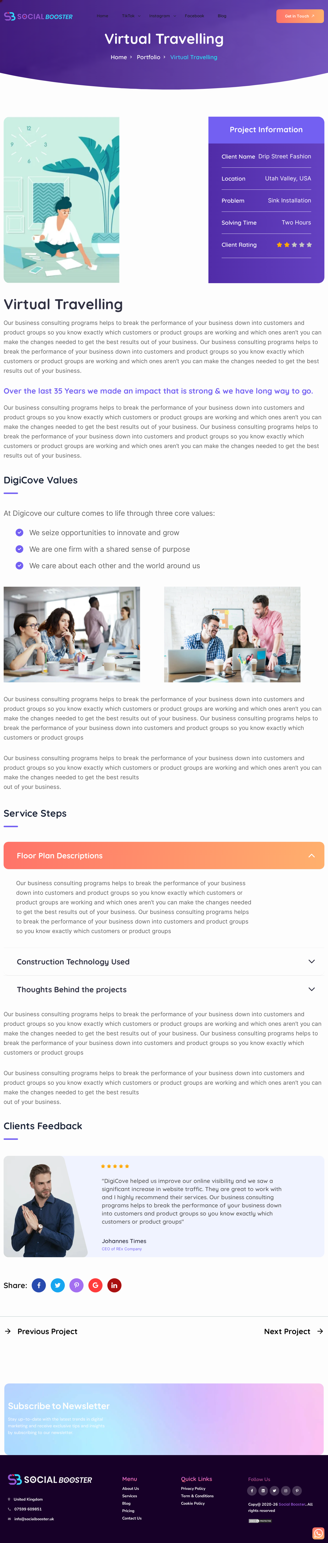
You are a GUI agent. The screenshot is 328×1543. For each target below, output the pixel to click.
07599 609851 (28, 1509)
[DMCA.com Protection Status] (260, 1520)
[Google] (95, 1285)
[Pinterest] (76, 1285)
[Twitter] (58, 1285)
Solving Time (239, 222)
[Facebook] (39, 1285)
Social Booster (292, 1504)
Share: (15, 1285)
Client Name (238, 156)
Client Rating (239, 244)
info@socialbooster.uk (34, 1519)
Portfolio (148, 57)
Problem (233, 200)
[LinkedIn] (114, 1285)
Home (119, 57)
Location (233, 178)
